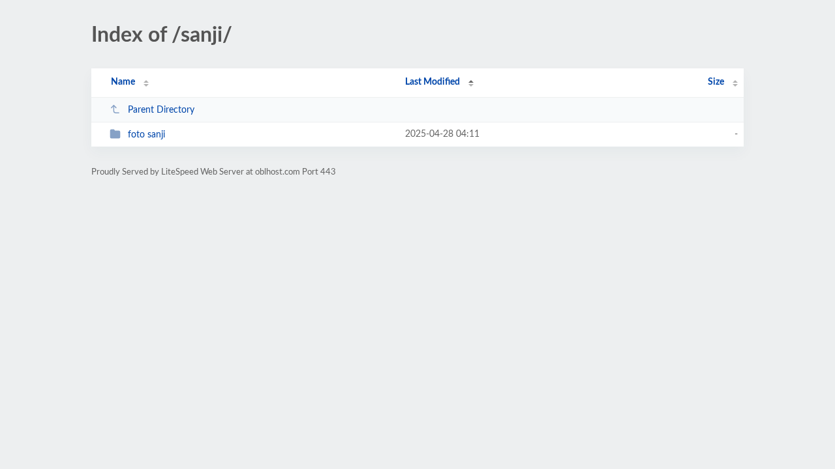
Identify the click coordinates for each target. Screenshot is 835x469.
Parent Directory (161, 110)
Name (123, 82)
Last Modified (432, 82)
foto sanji (146, 134)
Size (716, 82)
